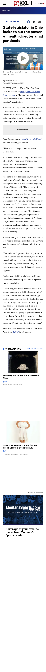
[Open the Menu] (4, 4)
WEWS (15, 331)
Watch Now (39, 4)
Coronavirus (11, 21)
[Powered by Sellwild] (39, 492)
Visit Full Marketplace (35, 348)
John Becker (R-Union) (32, 139)
